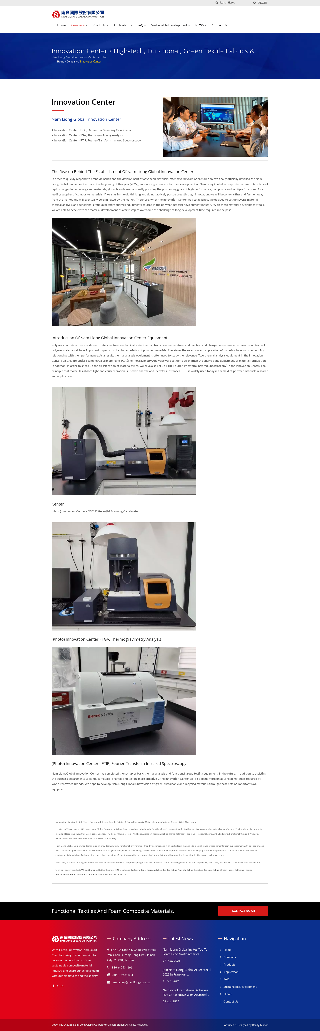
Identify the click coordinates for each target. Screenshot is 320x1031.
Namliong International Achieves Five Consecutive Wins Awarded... (186, 992)
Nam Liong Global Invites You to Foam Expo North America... (185, 951)
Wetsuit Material (89, 870)
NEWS (199, 25)
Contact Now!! (243, 911)
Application (122, 25)
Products (99, 25)
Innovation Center (90, 61)
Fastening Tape (138, 870)
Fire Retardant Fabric (66, 874)
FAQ (141, 25)
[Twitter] (57, 986)
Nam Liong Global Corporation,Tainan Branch (99, 1025)
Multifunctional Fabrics (88, 874)
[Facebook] (53, 986)
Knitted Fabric (170, 870)
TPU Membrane (122, 870)
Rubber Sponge (106, 870)
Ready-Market (260, 1025)
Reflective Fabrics (243, 870)
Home (61, 25)
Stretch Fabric (227, 870)
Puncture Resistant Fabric (206, 870)
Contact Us (219, 25)
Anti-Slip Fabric (185, 870)
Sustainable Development (169, 25)
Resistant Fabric (154, 870)
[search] (216, 3)
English (262, 2)
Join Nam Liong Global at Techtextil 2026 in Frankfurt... (187, 972)
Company (78, 25)
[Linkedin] (62, 986)
